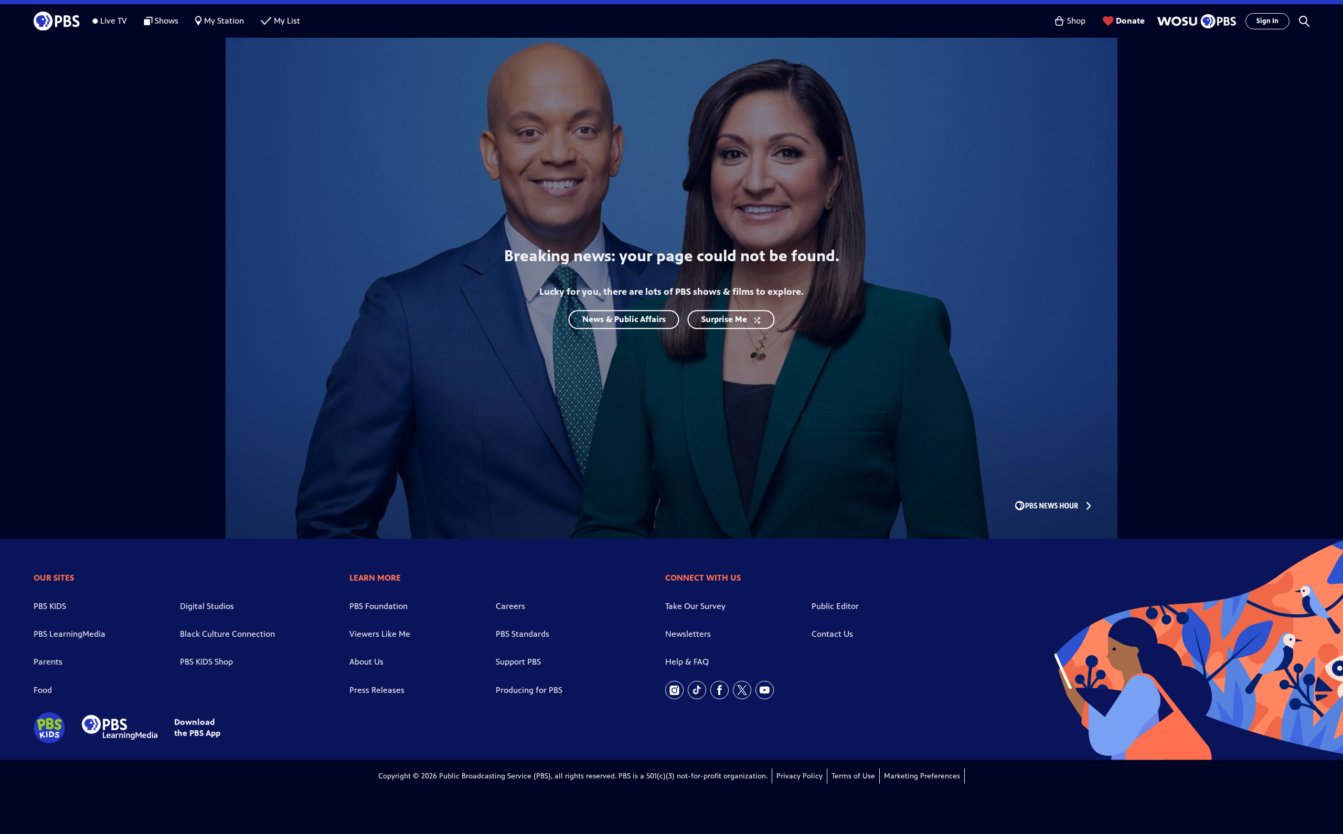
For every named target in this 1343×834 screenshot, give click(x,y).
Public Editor (835, 606)
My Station (224, 21)
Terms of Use (853, 776)
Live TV (113, 21)
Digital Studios (207, 606)
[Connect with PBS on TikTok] (697, 690)
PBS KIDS (50, 606)
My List (287, 21)
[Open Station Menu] (1195, 21)
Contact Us (832, 634)
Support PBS (518, 662)
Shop (1076, 21)
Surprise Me (724, 319)
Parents (48, 662)
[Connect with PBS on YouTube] (764, 690)
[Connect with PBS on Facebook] (719, 690)
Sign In (1267, 21)
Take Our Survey (695, 606)
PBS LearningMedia (69, 634)
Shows (166, 21)
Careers (510, 606)
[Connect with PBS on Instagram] (674, 690)
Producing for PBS (529, 690)
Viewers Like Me (379, 634)
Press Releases (376, 690)
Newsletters (688, 634)
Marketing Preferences (922, 776)
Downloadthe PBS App (197, 727)
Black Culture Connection (227, 634)
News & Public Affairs (624, 319)
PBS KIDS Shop (206, 662)
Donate (1130, 21)
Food (43, 690)
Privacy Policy (799, 776)
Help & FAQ (687, 662)
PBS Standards (522, 634)
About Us (366, 662)
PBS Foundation (378, 606)
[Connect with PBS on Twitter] (742, 690)
